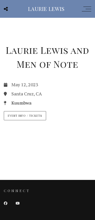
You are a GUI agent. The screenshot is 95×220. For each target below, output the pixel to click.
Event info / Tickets (25, 115)
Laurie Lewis (46, 8)
